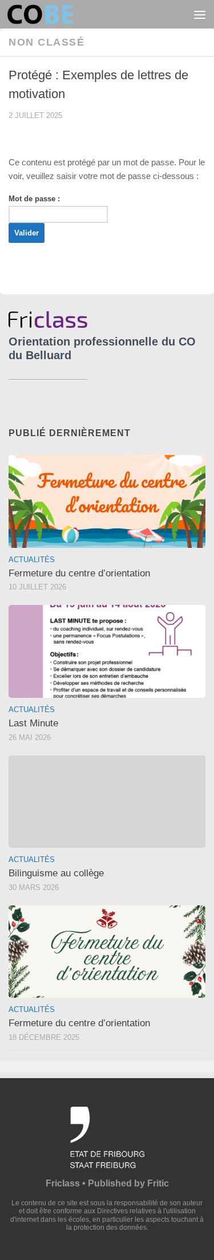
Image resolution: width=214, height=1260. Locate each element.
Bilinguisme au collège (56, 873)
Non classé (46, 42)
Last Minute (33, 723)
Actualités (32, 559)
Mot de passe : (34, 198)
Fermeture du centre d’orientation (79, 573)
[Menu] (199, 14)
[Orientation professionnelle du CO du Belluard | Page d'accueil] (51, 14)
